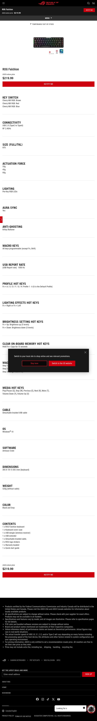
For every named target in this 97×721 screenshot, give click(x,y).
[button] (3, 3)
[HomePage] (4, 660)
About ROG (6, 682)
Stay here (34, 363)
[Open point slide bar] (1, 219)
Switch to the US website (62, 363)
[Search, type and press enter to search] (88, 3)
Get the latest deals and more (15, 670)
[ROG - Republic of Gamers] (48, 3)
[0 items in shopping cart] (93, 3)
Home (4, 687)
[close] (85, 352)
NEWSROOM (6, 693)
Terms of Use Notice (23, 716)
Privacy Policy (8, 716)
